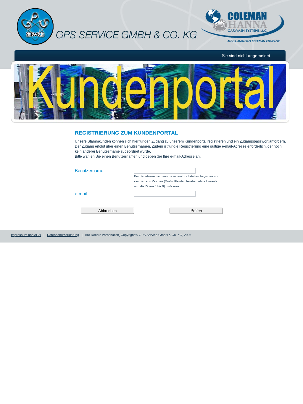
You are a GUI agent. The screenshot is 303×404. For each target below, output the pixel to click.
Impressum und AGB (26, 235)
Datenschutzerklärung (63, 235)
